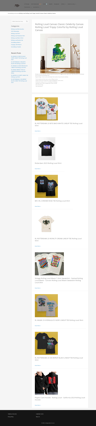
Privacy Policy (10, 416)
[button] (63, 4)
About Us (38, 416)
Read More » (38, 131)
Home (9, 13)
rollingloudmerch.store (49, 423)
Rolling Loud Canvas (15, 13)
